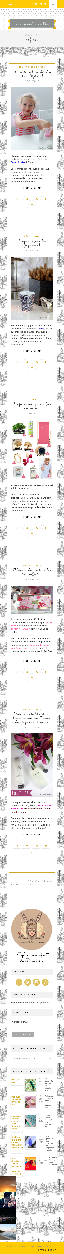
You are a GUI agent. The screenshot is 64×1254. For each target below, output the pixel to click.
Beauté (27, 565)
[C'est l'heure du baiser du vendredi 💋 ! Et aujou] (8, 1200)
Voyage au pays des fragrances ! (32, 243)
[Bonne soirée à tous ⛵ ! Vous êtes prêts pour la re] (8, 1216)
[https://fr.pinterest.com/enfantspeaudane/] (45, 986)
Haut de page (46, 1250)
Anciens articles (41, 880)
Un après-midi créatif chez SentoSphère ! (32, 74)
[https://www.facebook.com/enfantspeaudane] (19, 986)
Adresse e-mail (20, 1021)
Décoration (32, 236)
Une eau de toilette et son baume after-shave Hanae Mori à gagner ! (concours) (32, 718)
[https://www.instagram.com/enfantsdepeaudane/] (36, 986)
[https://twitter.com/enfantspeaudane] (28, 986)
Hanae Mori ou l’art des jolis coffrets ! (32, 572)
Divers (32, 399)
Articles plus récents (26, 884)
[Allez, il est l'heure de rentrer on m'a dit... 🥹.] (8, 1184)
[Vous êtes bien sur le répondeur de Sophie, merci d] (8, 1232)
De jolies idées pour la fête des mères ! (32, 406)
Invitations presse (32, 67)
